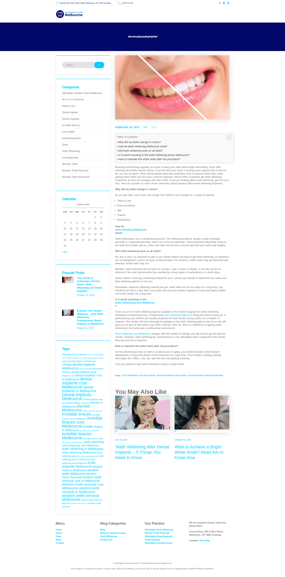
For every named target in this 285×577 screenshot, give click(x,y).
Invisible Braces (71, 125)
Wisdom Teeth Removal (75, 170)
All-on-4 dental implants (95, 354)
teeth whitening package (89, 456)
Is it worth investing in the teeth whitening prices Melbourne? (154, 155)
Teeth (65, 144)
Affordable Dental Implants (158, 536)
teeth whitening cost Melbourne (138, 375)
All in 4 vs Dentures (73, 99)
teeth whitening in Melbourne (171, 375)
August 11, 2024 (85, 328)
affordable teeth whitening (74, 354)
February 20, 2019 (127, 127)
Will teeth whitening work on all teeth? (140, 150)
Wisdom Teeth (70, 164)
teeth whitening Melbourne (131, 229)
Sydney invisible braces (74, 442)
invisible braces (76, 414)
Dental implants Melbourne (76, 396)
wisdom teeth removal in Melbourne (80, 490)
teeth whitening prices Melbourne (135, 302)
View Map (205, 540)
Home (59, 529)
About (59, 533)
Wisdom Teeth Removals (76, 177)
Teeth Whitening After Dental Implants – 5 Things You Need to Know (142, 452)
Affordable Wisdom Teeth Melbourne (82, 93)
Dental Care (68, 106)
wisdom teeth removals (79, 503)
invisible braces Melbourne (76, 435)
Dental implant (70, 112)
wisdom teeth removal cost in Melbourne (82, 479)
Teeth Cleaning (152, 539)
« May (64, 252)
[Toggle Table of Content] (227, 137)
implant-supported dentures (92, 411)
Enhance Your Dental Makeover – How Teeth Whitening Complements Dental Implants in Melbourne (90, 317)
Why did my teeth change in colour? (139, 142)
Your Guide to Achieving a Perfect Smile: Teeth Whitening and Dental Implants (89, 284)
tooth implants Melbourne (79, 464)
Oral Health (68, 131)
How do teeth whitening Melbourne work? (142, 146)
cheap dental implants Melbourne (78, 366)
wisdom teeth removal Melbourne (80, 497)
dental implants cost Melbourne (76, 382)
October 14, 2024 (86, 295)
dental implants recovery (78, 403)
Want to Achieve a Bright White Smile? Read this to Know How (199, 452)
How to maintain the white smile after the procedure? (149, 159)
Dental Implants (70, 119)
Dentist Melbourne (76, 408)
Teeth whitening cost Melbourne (132, 333)
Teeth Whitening (71, 151)
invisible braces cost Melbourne (82, 422)
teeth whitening (94, 441)
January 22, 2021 (183, 440)
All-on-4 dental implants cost (72, 358)
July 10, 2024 (121, 440)
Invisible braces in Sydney (89, 430)
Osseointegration (71, 138)
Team (58, 536)
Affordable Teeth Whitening (159, 529)
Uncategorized (70, 157)
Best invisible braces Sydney (93, 358)
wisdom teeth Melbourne (80, 472)
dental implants (81, 371)
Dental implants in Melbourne (79, 389)
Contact (60, 543)
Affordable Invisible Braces (159, 543)
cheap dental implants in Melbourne (79, 361)
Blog (58, 539)
